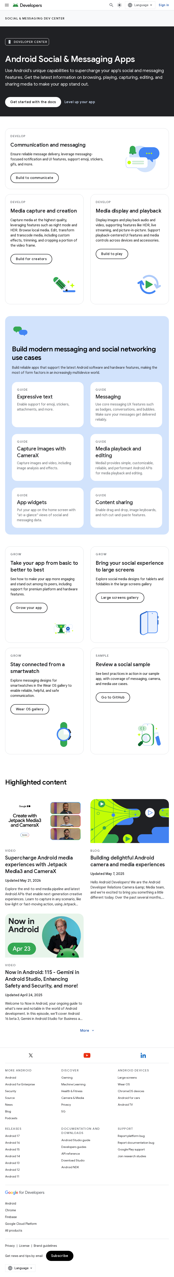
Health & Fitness (71, 1091)
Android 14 (12, 1156)
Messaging (108, 397)
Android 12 (12, 1170)
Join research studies (132, 1156)
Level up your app (80, 102)
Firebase (11, 1217)
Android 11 (12, 1176)
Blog (8, 1111)
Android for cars (129, 1098)
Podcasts (11, 1118)
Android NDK (70, 1167)
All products (13, 1230)
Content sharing (114, 502)
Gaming (67, 1077)
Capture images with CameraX (41, 452)
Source (10, 1098)
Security (10, 1091)
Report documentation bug (136, 1143)
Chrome (10, 1210)
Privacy (66, 1104)
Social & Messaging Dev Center (35, 18)
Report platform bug (131, 1136)
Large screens (127, 1077)
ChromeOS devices (131, 1091)
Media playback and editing (118, 452)
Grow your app (29, 608)
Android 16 (12, 1143)
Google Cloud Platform (21, 1224)
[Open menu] (7, 5)
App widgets (31, 502)
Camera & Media (72, 1098)
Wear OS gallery (30, 709)
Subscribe (59, 1256)
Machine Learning (73, 1084)
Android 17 (12, 1136)
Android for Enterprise (20, 1084)
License (24, 1245)
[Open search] (111, 5)
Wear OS (124, 1084)
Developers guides (73, 1147)
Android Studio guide (75, 1140)
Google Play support (131, 1149)
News (9, 1104)
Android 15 (12, 1149)
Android (10, 1077)
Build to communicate (34, 178)
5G (63, 1111)
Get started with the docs (33, 102)
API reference (70, 1154)
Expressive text (34, 397)
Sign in (164, 5)
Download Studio (72, 1160)
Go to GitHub (113, 697)
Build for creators (31, 259)
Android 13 (12, 1163)
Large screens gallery (120, 598)
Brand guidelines (45, 1245)
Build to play (112, 254)
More (87, 1031)
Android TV (125, 1104)
